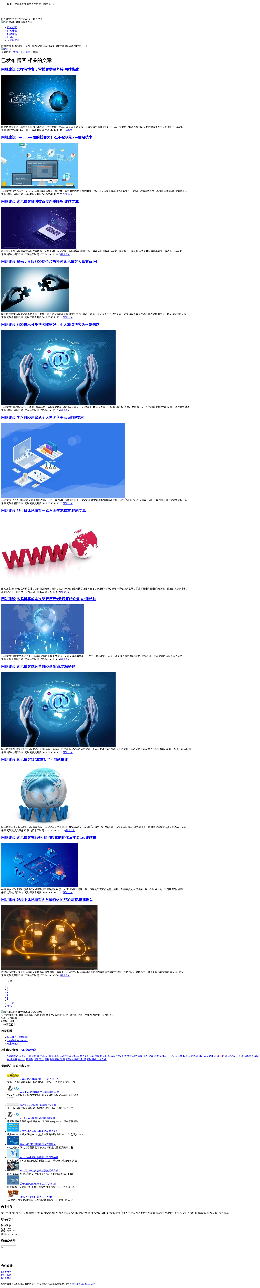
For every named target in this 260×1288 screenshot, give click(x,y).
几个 (145, 1056)
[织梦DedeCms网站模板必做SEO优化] (13, 1131)
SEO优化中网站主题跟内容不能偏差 (39, 1157)
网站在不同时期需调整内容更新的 (38, 1144)
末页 (9, 1006)
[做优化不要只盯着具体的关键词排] (13, 1197)
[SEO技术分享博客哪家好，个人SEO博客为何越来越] (58, 404)
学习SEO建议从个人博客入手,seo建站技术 (50, 417)
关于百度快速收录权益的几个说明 (38, 1183)
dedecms (58, 1056)
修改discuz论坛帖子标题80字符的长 (38, 1105)
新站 (227, 1056)
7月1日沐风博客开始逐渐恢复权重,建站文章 (51, 510)
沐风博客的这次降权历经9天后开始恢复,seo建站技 (56, 599)
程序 (65, 1056)
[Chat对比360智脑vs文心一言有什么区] (13, 1079)
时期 (107, 1056)
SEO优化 (12, 34)
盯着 (156, 1056)
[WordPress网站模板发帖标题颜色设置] (13, 1092)
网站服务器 (93, 1059)
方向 (113, 1056)
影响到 (194, 1056)
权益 (151, 1056)
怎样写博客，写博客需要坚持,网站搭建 (48, 69)
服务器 (77, 1059)
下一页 (10, 1003)
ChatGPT (23, 1040)
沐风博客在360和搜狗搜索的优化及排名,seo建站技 (56, 837)
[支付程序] (6, 1275)
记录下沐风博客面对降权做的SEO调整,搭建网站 (55, 900)
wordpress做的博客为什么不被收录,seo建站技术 (54, 137)
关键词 (163, 1056)
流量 (47, 1059)
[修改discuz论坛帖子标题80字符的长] (13, 1105)
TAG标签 (25, 52)
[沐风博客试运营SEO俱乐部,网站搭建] (58, 746)
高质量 (178, 1056)
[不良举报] (6, 1278)
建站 (102, 1056)
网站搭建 (209, 1056)
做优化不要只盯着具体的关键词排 (38, 1197)
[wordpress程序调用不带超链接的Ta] (13, 1118)
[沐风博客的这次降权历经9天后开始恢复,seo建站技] (43, 653)
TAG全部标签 (28, 1049)
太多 (123, 1056)
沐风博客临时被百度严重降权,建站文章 (48, 201)
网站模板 (94, 1056)
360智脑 (11, 1056)
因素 (238, 1056)
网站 (34, 1056)
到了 (134, 1056)
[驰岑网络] (6, 1272)
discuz (45, 1056)
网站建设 (12, 30)
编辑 (36, 1059)
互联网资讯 (13, 40)
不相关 (29, 1059)
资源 (62, 1059)
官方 (232, 1056)
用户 (200, 1056)
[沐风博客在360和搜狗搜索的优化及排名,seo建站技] (39, 886)
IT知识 (10, 37)
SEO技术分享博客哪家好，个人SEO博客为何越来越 (58, 324)
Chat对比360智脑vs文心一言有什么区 (39, 1079)
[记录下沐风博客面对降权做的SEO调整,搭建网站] (49, 969)
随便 (83, 1059)
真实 (41, 1059)
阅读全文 (68, 130)
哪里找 (69, 1059)
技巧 (222, 1056)
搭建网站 (55, 1059)
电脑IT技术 (13, 1043)
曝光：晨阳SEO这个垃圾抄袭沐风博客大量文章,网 (57, 261)
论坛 (39, 1056)
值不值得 (246, 1056)
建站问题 (23, 1037)
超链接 (13, 1059)
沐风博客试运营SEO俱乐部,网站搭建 (46, 666)
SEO (118, 1056)
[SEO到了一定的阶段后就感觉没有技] (13, 1170)
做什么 (103, 1059)
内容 (216, 1056)
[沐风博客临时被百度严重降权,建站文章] (39, 248)
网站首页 (12, 27)
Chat (18, 1056)
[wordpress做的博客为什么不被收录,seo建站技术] (40, 188)
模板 (51, 1056)
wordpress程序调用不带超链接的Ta (38, 1118)
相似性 (186, 1056)
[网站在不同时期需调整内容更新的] (13, 1144)
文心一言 (26, 1056)
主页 (15, 52)
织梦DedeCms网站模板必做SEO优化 (39, 1131)
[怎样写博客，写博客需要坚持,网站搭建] (39, 124)
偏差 (129, 1056)
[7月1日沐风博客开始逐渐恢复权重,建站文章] (50, 585)
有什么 (21, 1059)
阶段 (140, 1056)
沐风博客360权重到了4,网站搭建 (42, 760)
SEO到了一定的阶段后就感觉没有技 (39, 1170)
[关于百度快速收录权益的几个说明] (13, 1183)
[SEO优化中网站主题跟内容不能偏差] (13, 1157)
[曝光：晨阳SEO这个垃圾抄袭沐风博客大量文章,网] (35, 311)
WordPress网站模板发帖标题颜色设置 (39, 1092)
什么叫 (170, 1056)
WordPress (74, 1056)
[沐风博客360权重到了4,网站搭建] (46, 824)
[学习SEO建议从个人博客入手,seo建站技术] (63, 497)
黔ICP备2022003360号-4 (84, 1284)
